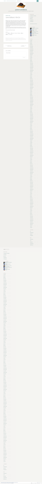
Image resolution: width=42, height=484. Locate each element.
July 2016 (4, 443)
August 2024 (31, 71)
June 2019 (31, 159)
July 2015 (4, 460)
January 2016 (31, 217)
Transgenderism (5, 257)
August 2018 (31, 173)
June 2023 (31, 91)
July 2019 (4, 392)
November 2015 (31, 220)
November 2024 (31, 67)
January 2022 (31, 115)
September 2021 (31, 121)
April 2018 (31, 179)
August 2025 (31, 54)
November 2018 (31, 169)
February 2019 (4, 399)
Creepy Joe (13, 38)
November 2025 (31, 50)
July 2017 (4, 426)
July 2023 (4, 324)
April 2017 (31, 196)
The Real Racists (31, 21)
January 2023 (31, 98)
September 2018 (31, 172)
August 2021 (31, 122)
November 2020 (31, 135)
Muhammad (31, 18)
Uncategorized (31, 235)
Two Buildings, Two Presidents (6, 253)
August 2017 (31, 190)
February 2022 (4, 348)
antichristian (7, 38)
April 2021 (31, 128)
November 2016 (31, 203)
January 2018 (31, 183)
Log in (30, 240)
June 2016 (31, 210)
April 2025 (31, 60)
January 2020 (31, 149)
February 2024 (4, 314)
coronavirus (10, 38)
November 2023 (31, 84)
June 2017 (31, 193)
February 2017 (4, 433)
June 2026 (31, 40)
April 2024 (31, 77)
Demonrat (19, 38)
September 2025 (31, 53)
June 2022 (31, 108)
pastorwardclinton (21, 10)
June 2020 (31, 142)
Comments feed (31, 243)
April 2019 (31, 162)
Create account (31, 239)
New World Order (8, 15)
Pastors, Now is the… (34, 31)
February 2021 (4, 365)
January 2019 (31, 166)
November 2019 (31, 152)
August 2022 (31, 105)
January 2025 (31, 64)
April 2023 (31, 94)
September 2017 (31, 189)
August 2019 (31, 156)
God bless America (23, 38)
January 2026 (31, 47)
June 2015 (31, 227)
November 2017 (31, 186)
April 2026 (31, 43)
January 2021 (31, 132)
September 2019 (31, 155)
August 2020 (31, 139)
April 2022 (31, 111)
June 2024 (31, 74)
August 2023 (31, 88)
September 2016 (31, 206)
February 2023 (4, 331)
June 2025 (31, 57)
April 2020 (31, 145)
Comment (24, 57)
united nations (10, 40)
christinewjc (33, 33)
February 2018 (4, 416)
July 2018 (4, 409)
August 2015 (31, 224)
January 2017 (31, 200)
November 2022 (31, 101)
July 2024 (4, 307)
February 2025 (4, 297)
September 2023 (31, 87)
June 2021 (31, 125)
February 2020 (4, 382)
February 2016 (4, 450)
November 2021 (31, 118)
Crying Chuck (16, 38)
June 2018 (31, 176)
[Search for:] (6, 249)
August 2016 (31, 207)
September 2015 (31, 223)
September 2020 (31, 138)
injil (30, 231)
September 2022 (31, 104)
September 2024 (31, 70)
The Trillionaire (4, 254)
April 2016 (31, 213)
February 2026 (4, 280)
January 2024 (31, 81)
